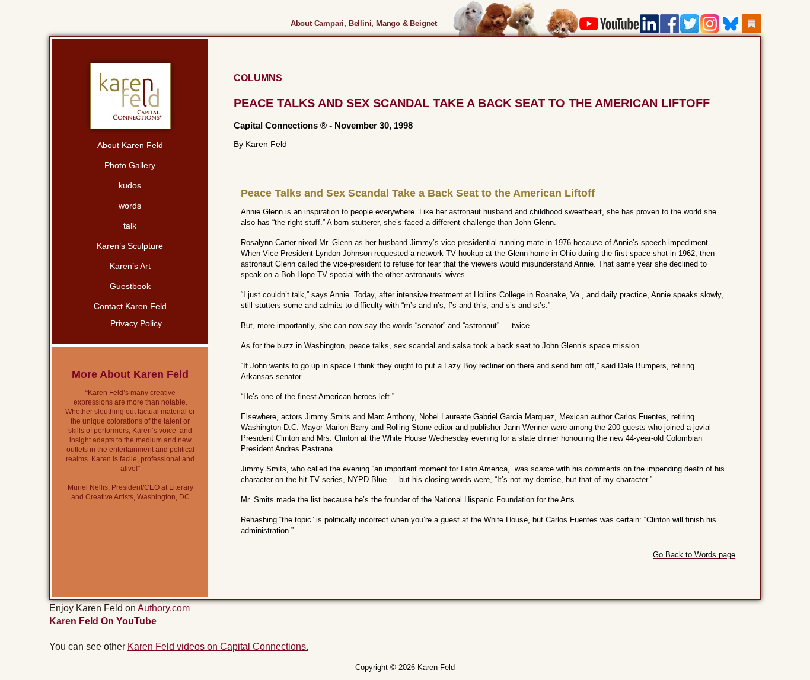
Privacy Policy (136, 323)
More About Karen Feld (130, 374)
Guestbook (130, 286)
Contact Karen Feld (130, 306)
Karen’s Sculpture (130, 246)
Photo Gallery (129, 165)
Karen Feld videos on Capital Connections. (217, 646)
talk (129, 225)
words (130, 205)
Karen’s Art (130, 266)
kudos (130, 185)
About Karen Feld (130, 145)
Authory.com (164, 608)
